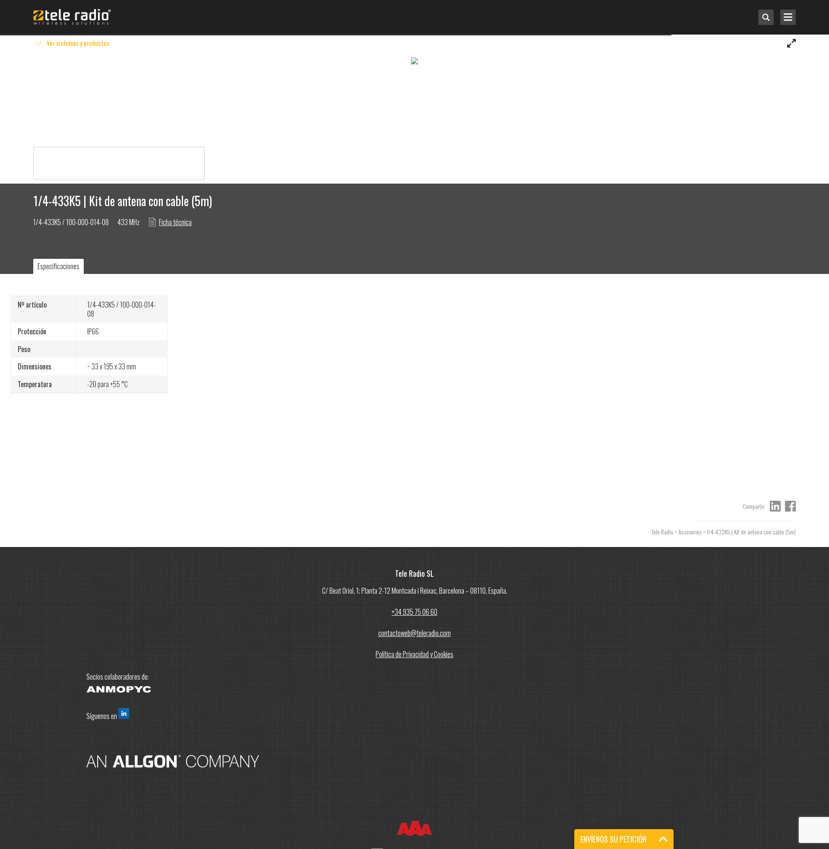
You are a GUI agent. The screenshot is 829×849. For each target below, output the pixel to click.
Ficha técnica (175, 222)
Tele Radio (662, 531)
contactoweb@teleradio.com (414, 633)
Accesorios (690, 531)
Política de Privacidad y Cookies (414, 654)
